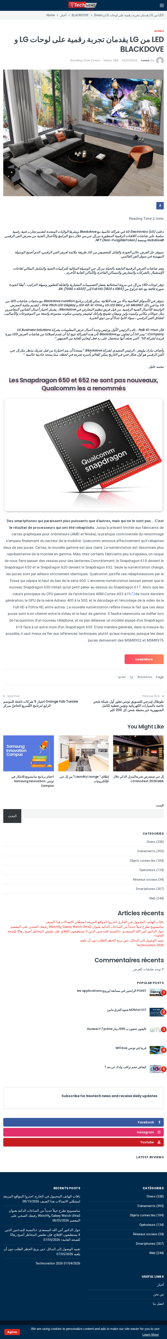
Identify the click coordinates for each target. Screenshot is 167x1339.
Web (152, 898)
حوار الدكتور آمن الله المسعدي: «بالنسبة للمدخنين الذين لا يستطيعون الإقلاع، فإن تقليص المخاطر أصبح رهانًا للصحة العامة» (86, 933)
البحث (160, 805)
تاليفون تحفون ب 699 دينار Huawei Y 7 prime (116, 1029)
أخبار (160, 1285)
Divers (159, 31)
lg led (121, 677)
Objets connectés (142, 861)
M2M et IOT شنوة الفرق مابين (126, 1010)
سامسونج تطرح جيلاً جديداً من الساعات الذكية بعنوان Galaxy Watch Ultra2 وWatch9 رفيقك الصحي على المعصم (87, 927)
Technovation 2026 (150, 945)
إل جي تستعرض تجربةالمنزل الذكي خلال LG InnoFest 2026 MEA (138, 778)
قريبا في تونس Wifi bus (130, 1048)
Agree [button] (12, 1332)
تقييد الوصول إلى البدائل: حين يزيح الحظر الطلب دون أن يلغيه (122, 940)
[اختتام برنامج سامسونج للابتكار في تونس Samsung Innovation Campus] (28, 753)
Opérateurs (147, 870)
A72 (132, 594)
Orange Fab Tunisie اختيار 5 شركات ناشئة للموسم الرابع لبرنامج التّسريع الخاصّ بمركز (40, 703)
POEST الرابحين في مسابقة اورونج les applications (111, 991)
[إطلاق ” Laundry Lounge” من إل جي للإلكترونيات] (83, 753)
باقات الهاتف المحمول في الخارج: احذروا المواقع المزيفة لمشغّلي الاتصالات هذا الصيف (105, 922)
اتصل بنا (158, 1304)
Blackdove (145, 677)
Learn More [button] (150, 1334)
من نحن (158, 1294)
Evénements (146, 851)
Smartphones (145, 889)
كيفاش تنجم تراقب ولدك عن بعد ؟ (125, 1067)
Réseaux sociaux (145, 879)
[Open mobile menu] (162, 5)
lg (131, 677)
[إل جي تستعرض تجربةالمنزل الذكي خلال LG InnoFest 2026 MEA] (138, 753)
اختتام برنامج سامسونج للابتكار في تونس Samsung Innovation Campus (32, 781)
